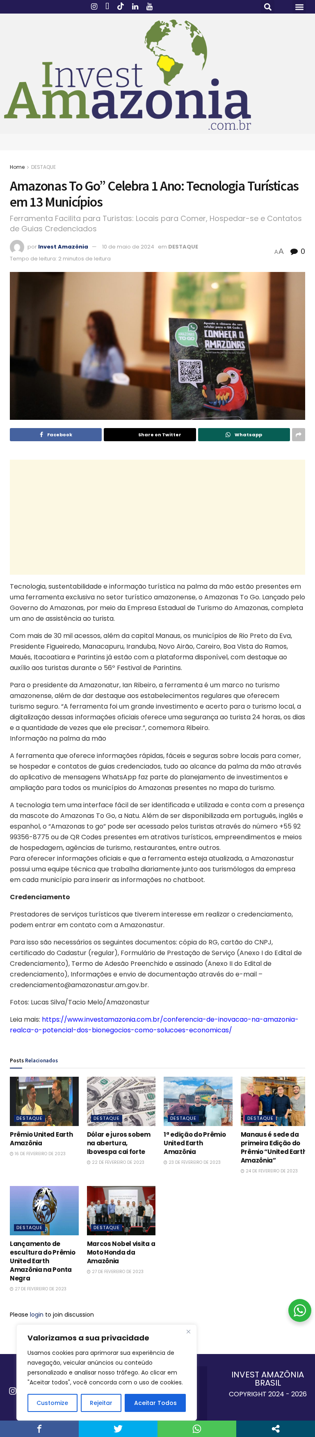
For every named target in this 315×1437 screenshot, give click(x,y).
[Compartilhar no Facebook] (39, 1429)
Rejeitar (101, 1403)
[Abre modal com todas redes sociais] (275, 1429)
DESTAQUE (43, 167)
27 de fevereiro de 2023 (40, 1289)
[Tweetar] (118, 1429)
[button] (267, 7)
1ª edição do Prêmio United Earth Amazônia (195, 1143)
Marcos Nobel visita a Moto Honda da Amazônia (121, 1252)
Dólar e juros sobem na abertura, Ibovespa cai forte (119, 1143)
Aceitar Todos (155, 1403)
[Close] (188, 1331)
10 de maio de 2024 (128, 247)
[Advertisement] (157, 517)
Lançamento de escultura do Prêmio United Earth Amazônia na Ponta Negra (42, 1261)
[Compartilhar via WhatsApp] (197, 1429)
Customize (52, 1403)
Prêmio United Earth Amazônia (41, 1138)
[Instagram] (13, 1391)
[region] (106, 1372)
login (36, 1314)
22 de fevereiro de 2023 (117, 1162)
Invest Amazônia (63, 247)
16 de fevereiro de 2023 (40, 1154)
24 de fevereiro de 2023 (271, 1171)
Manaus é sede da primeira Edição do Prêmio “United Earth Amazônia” (274, 1147)
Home (17, 167)
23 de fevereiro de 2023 (194, 1162)
